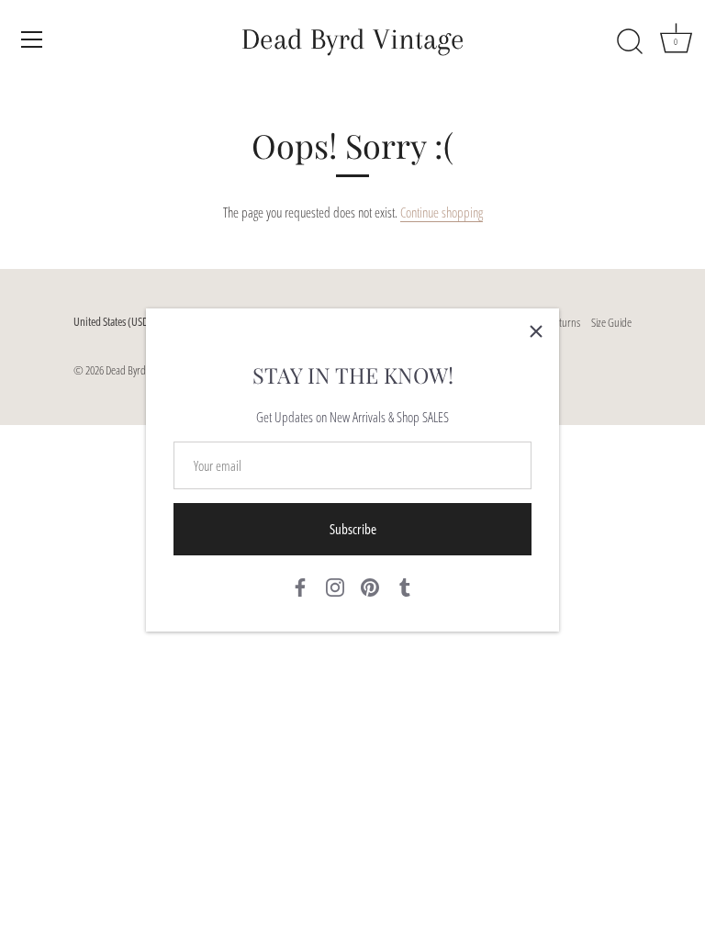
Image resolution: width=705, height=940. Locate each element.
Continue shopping (441, 212)
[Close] (536, 331)
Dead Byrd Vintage (352, 39)
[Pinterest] (370, 585)
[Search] (630, 42)
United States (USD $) (116, 322)
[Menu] (32, 39)
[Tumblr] (405, 585)
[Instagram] (335, 585)
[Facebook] (300, 585)
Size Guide (611, 322)
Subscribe (353, 529)
